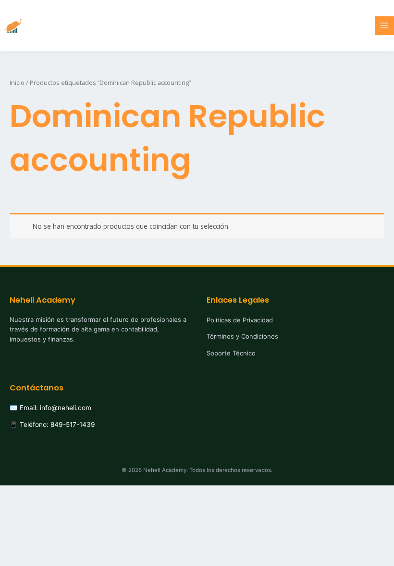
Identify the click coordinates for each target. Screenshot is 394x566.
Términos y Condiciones (242, 336)
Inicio (17, 83)
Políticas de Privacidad (240, 320)
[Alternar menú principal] (384, 25)
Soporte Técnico (231, 353)
